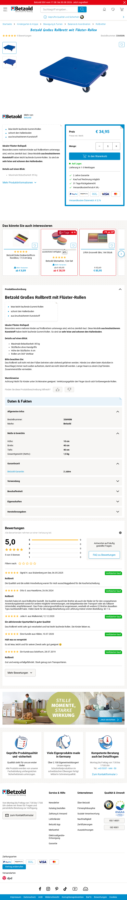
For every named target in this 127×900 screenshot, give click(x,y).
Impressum (15, 897)
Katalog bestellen (57, 808)
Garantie (53, 843)
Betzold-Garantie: (15, 471)
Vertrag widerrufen (14, 866)
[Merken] (122, 44)
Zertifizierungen (84, 824)
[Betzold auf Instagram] (48, 889)
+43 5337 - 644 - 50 (107, 768)
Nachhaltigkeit (84, 819)
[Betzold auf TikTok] (65, 889)
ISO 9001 (114, 827)
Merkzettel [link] (54, 830)
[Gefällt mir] (57, 389)
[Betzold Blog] (85, 889)
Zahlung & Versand (58, 813)
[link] (113, 9)
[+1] (116, 146)
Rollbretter (101, 24)
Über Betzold (83, 802)
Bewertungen (100, 897)
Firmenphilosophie (86, 808)
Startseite (7, 24)
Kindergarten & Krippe (27, 24)
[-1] (99, 146)
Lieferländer (54, 819)
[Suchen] (82, 9)
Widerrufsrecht (52, 897)
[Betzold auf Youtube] (75, 889)
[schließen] (124, 2)
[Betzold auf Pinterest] (56, 889)
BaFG (89, 897)
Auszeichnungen (85, 830)
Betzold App (54, 824)
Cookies (113, 897)
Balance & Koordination (79, 24)
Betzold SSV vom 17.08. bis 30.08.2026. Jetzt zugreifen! (61, 2)
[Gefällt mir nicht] (69, 389)
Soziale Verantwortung (88, 813)
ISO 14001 (114, 820)
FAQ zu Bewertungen (104, 554)
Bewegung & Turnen (53, 24)
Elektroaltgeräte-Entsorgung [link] (57, 836)
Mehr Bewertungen (18, 672)
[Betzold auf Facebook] (40, 889)
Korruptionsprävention (73, 897)
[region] (63, 406)
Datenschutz (30, 897)
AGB (40, 897)
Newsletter (54, 802)
